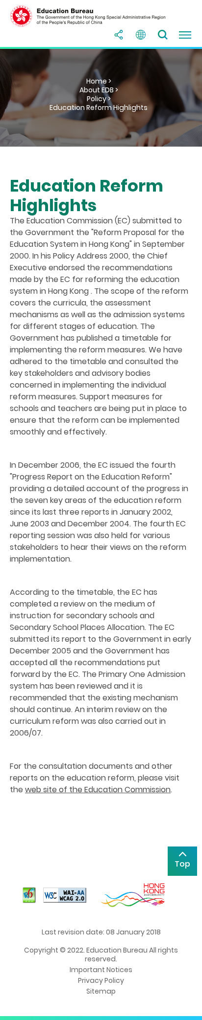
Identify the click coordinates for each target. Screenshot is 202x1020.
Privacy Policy (101, 980)
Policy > (99, 98)
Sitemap (101, 991)
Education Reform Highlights (99, 107)
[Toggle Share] (118, 34)
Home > (98, 81)
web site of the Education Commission (98, 789)
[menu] (184, 34)
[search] (162, 34)
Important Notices (101, 970)
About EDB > (98, 90)
